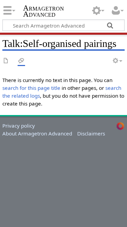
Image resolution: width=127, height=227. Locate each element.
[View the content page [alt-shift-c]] (6, 61)
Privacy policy (18, 125)
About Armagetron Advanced (37, 133)
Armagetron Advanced (43, 11)
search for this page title (31, 87)
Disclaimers (91, 133)
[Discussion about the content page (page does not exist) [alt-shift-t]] (21, 61)
